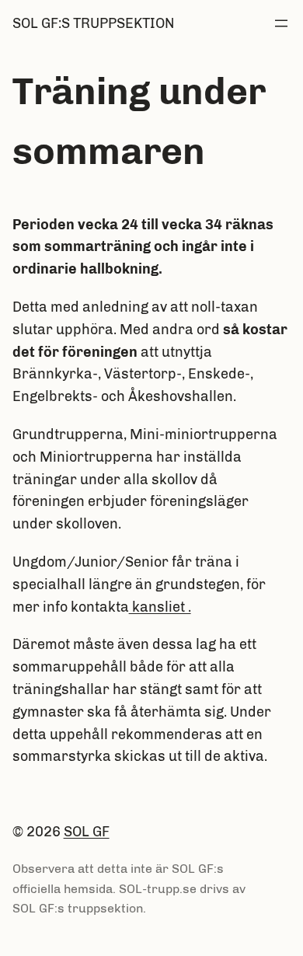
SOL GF (87, 831)
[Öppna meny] (281, 23)
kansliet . (160, 607)
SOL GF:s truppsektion (93, 23)
